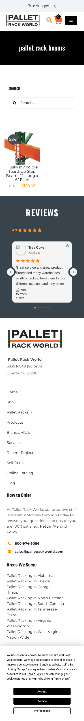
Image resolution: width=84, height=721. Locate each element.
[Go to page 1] (38, 308)
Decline (42, 701)
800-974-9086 (27, 543)
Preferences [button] (62, 678)
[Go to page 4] (49, 307)
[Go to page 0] (35, 308)
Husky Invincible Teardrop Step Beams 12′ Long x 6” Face (22, 173)
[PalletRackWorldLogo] (23, 16)
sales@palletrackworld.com (39, 551)
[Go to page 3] (45, 307)
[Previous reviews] (10, 272)
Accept (42, 691)
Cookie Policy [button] (35, 674)
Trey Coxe (36, 247)
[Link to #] (49, 20)
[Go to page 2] (42, 307)
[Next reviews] (73, 272)
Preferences (42, 710)
